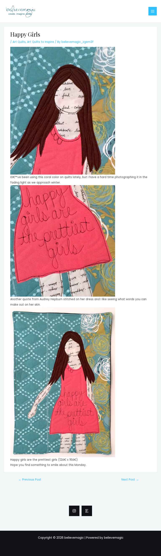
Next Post (130, 480)
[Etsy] (87, 511)
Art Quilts (19, 42)
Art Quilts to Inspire (40, 42)
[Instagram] (74, 511)
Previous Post (29, 480)
